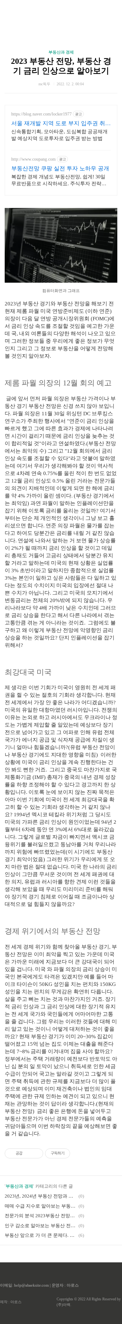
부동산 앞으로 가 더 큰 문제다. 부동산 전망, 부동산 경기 (41, 1235)
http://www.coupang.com (33, 159)
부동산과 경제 (61, 52)
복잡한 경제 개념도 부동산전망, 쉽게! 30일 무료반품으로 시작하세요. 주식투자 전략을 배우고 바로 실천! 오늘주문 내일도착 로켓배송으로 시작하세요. (60, 180)
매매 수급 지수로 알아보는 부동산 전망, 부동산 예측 (41, 1206)
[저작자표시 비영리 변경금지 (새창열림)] (78, 1153)
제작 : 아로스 (11, 1302)
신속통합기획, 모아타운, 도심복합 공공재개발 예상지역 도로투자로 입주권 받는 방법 (59, 135)
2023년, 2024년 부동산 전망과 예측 (41, 1196)
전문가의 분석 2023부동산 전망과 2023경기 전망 (41, 1215)
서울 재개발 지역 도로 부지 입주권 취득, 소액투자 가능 (58, 123)
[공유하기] (28, 1153)
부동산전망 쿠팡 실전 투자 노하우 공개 (60, 168)
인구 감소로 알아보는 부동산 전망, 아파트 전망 (41, 1225)
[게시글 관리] (36, 1153)
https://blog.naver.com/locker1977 (41, 114)
